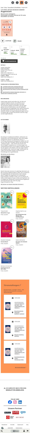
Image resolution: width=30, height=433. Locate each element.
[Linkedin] (20, 402)
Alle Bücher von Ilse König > (8, 154)
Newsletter (4, 424)
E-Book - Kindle (22, 50)
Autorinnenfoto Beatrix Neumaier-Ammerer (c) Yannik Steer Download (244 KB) (13, 92)
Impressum (20, 424)
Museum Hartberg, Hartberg (19, 335)
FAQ (27, 424)
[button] (16, 431)
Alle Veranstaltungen (20, 367)
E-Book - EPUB (15, 50)
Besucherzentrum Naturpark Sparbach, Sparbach (19, 312)
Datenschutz (19, 428)
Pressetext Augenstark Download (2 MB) (12, 88)
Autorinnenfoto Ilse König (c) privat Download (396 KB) (14, 90)
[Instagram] (15, 402)
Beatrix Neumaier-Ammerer (16, 10)
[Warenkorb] (27, 431)
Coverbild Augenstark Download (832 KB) (12, 86)
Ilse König (4, 10)
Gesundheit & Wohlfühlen (14, 7)
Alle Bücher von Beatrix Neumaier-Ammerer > (12, 184)
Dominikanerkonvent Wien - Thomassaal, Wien (19, 358)
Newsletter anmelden (15, 390)
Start (2, 7)
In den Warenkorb (10, 61)
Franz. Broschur (6, 48)
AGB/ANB (10, 428)
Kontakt (12, 424)
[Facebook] (10, 402)
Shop (5, 7)
